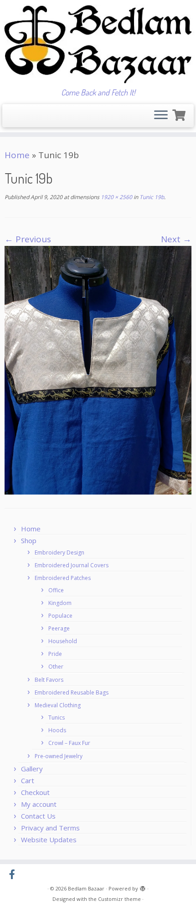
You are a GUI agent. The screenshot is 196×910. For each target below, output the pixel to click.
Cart (27, 780)
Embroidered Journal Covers (71, 565)
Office (56, 590)
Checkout (35, 792)
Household (62, 641)
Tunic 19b (151, 197)
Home (17, 155)
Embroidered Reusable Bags (71, 692)
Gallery (32, 768)
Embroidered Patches (63, 578)
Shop (28, 540)
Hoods (57, 730)
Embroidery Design (59, 552)
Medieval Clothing (58, 705)
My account (39, 804)
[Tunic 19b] (98, 369)
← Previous (28, 239)
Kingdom (60, 603)
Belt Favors (49, 680)
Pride (55, 654)
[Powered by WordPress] (142, 887)
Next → (176, 239)
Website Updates (49, 839)
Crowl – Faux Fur (69, 743)
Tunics (56, 717)
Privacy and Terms (50, 827)
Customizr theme (119, 898)
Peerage (59, 628)
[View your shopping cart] (180, 113)
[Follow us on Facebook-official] (14, 875)
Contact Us (38, 815)
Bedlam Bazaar (86, 888)
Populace (60, 616)
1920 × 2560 (115, 197)
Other (55, 666)
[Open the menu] (161, 116)
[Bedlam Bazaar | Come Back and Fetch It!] (98, 44)
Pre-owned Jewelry (59, 756)
